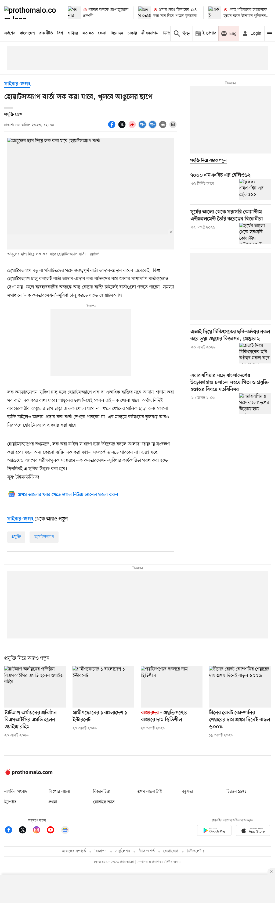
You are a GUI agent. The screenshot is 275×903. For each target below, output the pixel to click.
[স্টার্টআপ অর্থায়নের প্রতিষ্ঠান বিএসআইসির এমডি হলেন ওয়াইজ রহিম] (35, 686)
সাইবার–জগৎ (17, 84)
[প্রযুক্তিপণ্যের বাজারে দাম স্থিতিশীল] (171, 686)
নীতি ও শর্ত (147, 851)
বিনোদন (117, 33)
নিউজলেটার (196, 851)
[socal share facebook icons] (112, 127)
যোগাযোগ (170, 851)
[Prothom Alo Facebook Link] (11, 831)
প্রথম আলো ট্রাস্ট (150, 792)
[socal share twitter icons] (123, 127)
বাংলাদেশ (27, 33)
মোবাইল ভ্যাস (104, 802)
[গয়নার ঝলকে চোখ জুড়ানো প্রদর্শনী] (74, 12)
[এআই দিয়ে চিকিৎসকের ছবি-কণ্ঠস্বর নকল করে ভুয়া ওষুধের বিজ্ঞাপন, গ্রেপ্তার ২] (255, 353)
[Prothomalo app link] (214, 831)
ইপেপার (10, 802)
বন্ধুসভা (187, 792)
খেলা (102, 33)
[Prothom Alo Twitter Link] (25, 831)
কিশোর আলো (59, 792)
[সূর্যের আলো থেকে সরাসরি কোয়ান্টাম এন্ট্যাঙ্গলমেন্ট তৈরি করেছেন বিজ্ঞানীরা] (255, 233)
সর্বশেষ (10, 33)
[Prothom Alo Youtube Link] (53, 831)
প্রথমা (53, 802)
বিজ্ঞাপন (101, 851)
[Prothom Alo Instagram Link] (39, 831)
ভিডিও (168, 33)
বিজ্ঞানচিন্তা (101, 792)
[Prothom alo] (31, 12)
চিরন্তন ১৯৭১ (236, 792)
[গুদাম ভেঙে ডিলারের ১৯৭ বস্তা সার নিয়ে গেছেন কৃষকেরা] (144, 12)
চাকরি (132, 33)
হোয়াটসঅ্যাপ (44, 537)
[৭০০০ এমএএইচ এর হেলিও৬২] (255, 189)
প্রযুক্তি (16, 537)
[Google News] (65, 831)
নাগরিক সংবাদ (15, 792)
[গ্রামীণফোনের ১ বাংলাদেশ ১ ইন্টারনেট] (103, 686)
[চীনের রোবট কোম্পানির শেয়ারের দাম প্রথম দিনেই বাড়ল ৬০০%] (240, 686)
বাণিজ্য (72, 33)
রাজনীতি (46, 33)
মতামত (88, 33)
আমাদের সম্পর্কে (74, 851)
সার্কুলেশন (122, 851)
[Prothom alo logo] (28, 773)
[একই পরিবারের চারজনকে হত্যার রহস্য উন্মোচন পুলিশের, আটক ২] (214, 12)
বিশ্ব (60, 33)
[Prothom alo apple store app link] (253, 831)
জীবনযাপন (149, 33)
